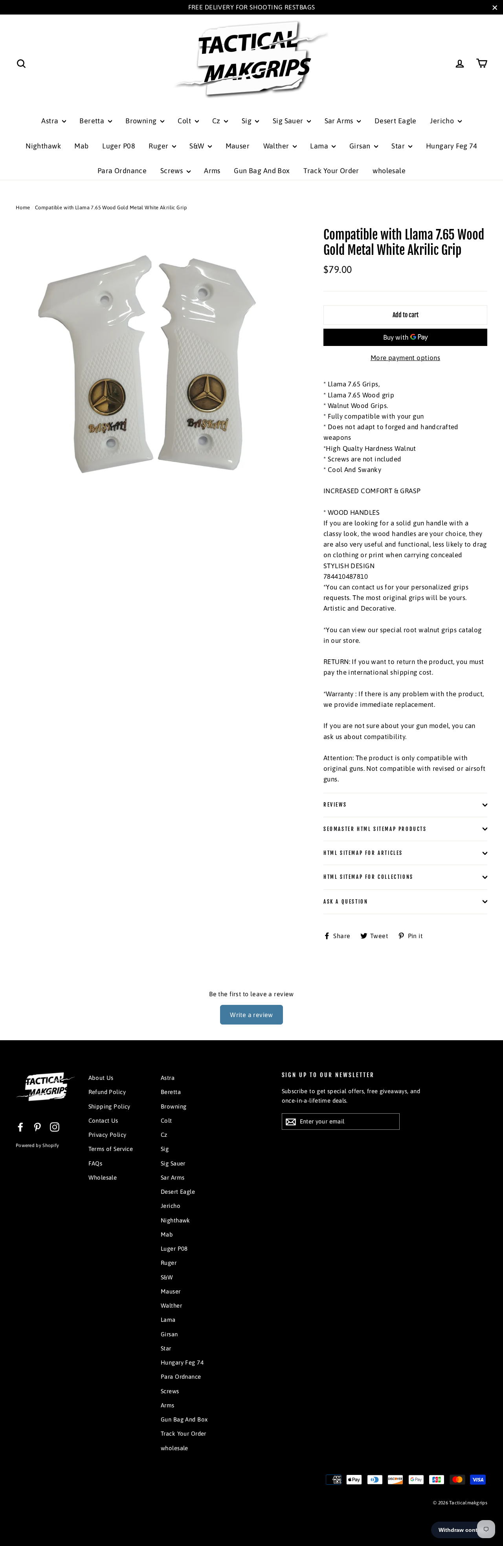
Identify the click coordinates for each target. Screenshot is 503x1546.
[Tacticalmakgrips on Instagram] (54, 1127)
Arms (212, 170)
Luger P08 (118, 146)
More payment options (406, 358)
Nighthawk (43, 146)
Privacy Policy (107, 1134)
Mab (81, 146)
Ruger (159, 146)
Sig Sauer (289, 121)
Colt (185, 121)
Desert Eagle (395, 121)
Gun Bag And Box (262, 170)
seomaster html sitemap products (375, 829)
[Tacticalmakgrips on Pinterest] (37, 1127)
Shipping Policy (109, 1106)
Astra (50, 121)
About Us (101, 1077)
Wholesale (102, 1177)
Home (23, 207)
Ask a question (345, 901)
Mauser (238, 146)
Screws (172, 170)
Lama (320, 146)
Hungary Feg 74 (451, 146)
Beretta (92, 121)
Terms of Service (110, 1148)
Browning (141, 121)
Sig (247, 121)
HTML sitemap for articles (363, 853)
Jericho (442, 121)
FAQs (95, 1163)
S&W (197, 146)
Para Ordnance (122, 170)
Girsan (360, 146)
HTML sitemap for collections (368, 877)
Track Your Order (331, 170)
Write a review (251, 1014)
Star (398, 146)
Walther (277, 146)
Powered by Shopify (37, 1145)
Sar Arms (340, 121)
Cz (217, 121)
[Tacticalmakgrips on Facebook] (20, 1127)
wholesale (389, 170)
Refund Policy (107, 1092)
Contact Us (103, 1120)
